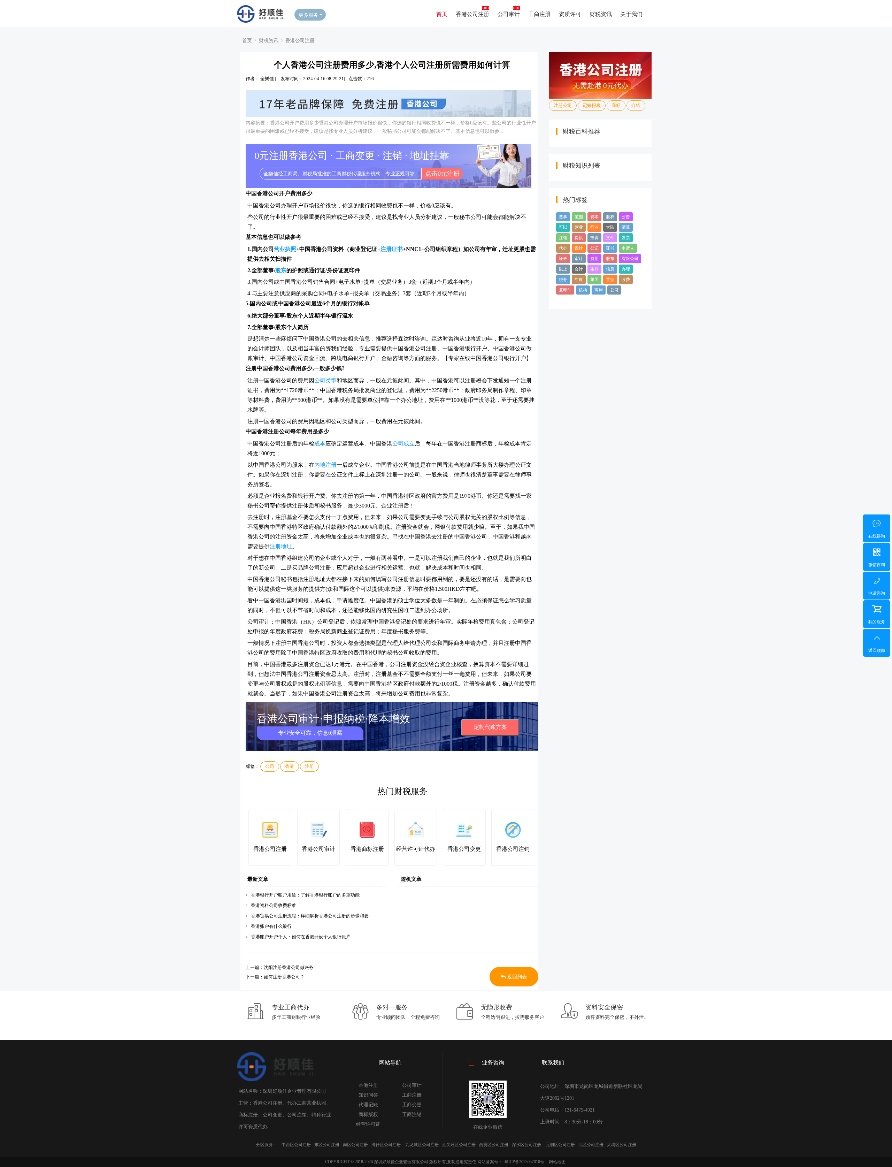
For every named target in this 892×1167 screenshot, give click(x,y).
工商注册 (539, 14)
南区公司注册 (355, 1144)
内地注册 (325, 465)
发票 (626, 237)
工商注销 (412, 1114)
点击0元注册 (442, 173)
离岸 (598, 290)
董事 (563, 216)
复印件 (565, 290)
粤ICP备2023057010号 (524, 1161)
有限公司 (630, 258)
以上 (563, 269)
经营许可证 (368, 1124)
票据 (610, 279)
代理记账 (368, 1104)
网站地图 (557, 1161)
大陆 (610, 227)
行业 (594, 227)
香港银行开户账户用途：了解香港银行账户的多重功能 (305, 895)
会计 (579, 269)
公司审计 (509, 14)
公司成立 (403, 444)
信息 (610, 269)
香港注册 (368, 1085)
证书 (610, 248)
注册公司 (563, 105)
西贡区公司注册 (493, 1144)
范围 (579, 216)
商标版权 (368, 1114)
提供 (579, 237)
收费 (626, 279)
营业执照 (285, 249)
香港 (289, 766)
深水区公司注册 (526, 1144)
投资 (594, 237)
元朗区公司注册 (560, 1144)
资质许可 (570, 14)
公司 (269, 766)
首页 (441, 14)
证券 (563, 258)
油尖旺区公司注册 (459, 1144)
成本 (319, 444)
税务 (563, 279)
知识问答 (368, 1095)
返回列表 (517, 976)
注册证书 (391, 249)
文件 (610, 237)
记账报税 (592, 105)
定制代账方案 (490, 727)
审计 (579, 258)
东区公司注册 (326, 1144)
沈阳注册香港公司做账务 (289, 967)
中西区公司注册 (296, 1144)
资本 (594, 216)
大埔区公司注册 (621, 1144)
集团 (594, 279)
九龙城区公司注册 (422, 1144)
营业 (579, 227)
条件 (594, 269)
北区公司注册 (590, 1144)
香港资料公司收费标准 (273, 905)
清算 (626, 227)
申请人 (628, 248)
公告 (626, 216)
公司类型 (325, 380)
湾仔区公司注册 (386, 1144)
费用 (594, 258)
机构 (583, 290)
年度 (579, 279)
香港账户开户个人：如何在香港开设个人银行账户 (301, 936)
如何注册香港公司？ (284, 976)
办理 (626, 269)
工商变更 (412, 1104)
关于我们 (631, 14)
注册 (309, 766)
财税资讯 (601, 14)
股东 (280, 270)
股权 (610, 216)
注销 (563, 237)
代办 (563, 248)
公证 (594, 248)
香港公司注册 (472, 14)
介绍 (635, 105)
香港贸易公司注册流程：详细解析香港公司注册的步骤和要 (310, 915)
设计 (579, 248)
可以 (563, 227)
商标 (616, 105)
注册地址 (281, 546)
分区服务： (266, 1144)
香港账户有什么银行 (271, 926)
